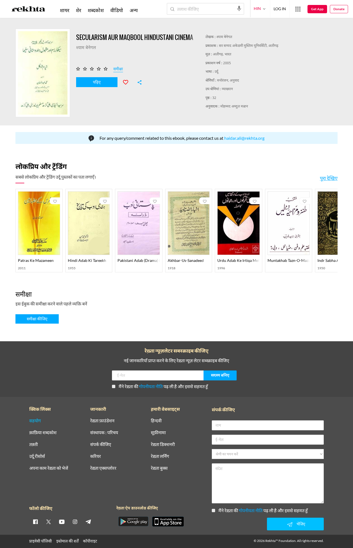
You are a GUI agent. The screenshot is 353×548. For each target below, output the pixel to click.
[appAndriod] (133, 521)
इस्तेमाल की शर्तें (67, 541)
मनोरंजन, (223, 80)
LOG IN (280, 8)
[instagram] (75, 521)
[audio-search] (239, 8)
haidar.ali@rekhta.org (244, 138)
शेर (78, 10)
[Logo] (28, 9)
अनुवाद (234, 80)
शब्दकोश (96, 10)
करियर (95, 456)
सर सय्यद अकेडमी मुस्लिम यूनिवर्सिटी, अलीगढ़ (248, 46)
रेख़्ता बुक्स (159, 468)
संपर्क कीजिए (100, 444)
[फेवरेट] (128, 81)
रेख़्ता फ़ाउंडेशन (102, 420)
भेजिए (300, 524)
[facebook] (35, 521)
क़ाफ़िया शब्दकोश (43, 432)
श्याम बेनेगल (224, 37)
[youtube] (61, 521)
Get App (317, 9)
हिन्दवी (156, 420)
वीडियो (116, 10)
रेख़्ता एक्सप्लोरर (103, 468)
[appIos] (168, 521)
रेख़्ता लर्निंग (160, 456)
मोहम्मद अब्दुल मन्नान (234, 106)
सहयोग (35, 420)
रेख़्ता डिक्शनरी (163, 444)
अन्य (134, 10)
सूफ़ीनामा (158, 432)
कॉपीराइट (90, 541)
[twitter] (48, 521)
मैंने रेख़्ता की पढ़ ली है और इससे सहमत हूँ (163, 386)
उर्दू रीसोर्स (37, 456)
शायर (64, 10)
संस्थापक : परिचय (104, 432)
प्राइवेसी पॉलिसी (40, 541)
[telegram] (88, 521)
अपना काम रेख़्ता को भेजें (48, 468)
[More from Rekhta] (298, 9)
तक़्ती (33, 444)
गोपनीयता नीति (151, 386)
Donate (338, 9)
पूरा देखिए (329, 178)
